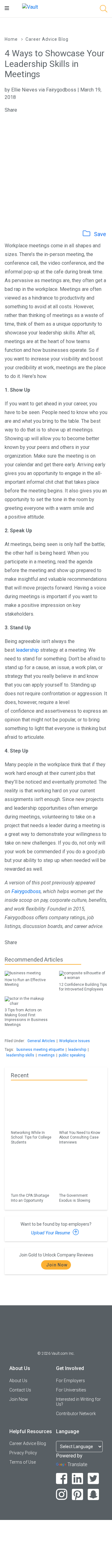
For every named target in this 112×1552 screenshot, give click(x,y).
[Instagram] (62, 1494)
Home (11, 39)
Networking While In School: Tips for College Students (31, 1137)
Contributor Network (76, 1413)
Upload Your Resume (51, 1232)
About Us (18, 1380)
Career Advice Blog (47, 39)
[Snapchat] (93, 1494)
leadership (27, 650)
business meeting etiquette (40, 1049)
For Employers (70, 1380)
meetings (46, 1055)
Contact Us (20, 1389)
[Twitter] (93, 1479)
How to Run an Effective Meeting (25, 982)
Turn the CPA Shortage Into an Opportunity (30, 1197)
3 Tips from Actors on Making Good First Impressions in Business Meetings (26, 1017)
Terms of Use (22, 1462)
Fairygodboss (26, 891)
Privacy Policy (23, 1452)
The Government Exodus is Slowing (74, 1197)
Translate (77, 1464)
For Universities (71, 1389)
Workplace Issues (74, 1041)
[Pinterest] (77, 1494)
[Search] (103, 10)
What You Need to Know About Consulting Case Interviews (79, 1137)
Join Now (57, 1264)
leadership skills (20, 1055)
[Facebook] (62, 1479)
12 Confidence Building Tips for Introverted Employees (83, 986)
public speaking (72, 1055)
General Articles (41, 1041)
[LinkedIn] (77, 1479)
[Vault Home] (30, 7)
